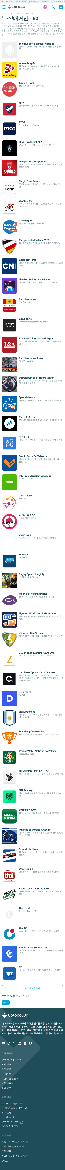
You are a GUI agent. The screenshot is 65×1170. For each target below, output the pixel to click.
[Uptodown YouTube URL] (3, 1043)
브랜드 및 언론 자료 (11, 1078)
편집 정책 (6, 1069)
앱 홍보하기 (7, 1112)
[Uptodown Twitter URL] (14, 1043)
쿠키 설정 (6, 1151)
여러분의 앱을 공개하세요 (14, 1107)
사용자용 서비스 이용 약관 (15, 1141)
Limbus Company (20, 1)
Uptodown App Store (12, 1103)
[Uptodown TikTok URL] (9, 1043)
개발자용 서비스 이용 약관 (15, 1156)
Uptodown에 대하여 (11, 1059)
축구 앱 (5, 1003)
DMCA (5, 1160)
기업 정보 (6, 1064)
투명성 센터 (7, 1073)
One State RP (9, 1)
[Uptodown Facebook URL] (30, 1043)
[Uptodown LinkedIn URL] (25, 1043)
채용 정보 (6, 1088)
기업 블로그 (7, 1083)
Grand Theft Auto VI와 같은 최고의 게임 (40, 1)
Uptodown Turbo (12, 1121)
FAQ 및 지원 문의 (10, 1126)
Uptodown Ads (9, 1117)
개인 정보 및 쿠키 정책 (13, 1146)
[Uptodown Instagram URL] (19, 1043)
